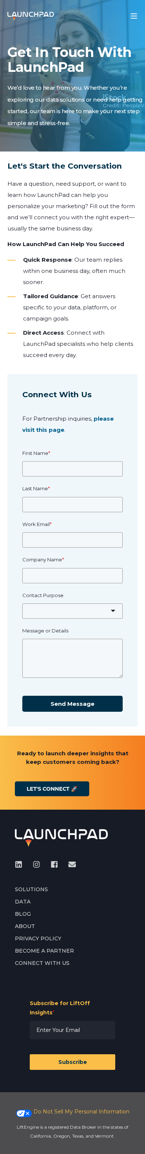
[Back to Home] (30, 15)
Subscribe (72, 1062)
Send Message (72, 703)
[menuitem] (31, 889)
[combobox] (72, 611)
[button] (11, 1143)
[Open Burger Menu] (133, 16)
